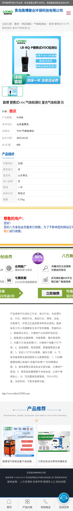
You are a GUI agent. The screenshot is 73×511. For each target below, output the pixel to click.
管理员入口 (49, 482)
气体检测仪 (40, 24)
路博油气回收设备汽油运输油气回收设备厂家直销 (29, 461)
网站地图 (61, 482)
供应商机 (26, 24)
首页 (16, 24)
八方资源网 (26, 482)
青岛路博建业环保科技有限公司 (40, 477)
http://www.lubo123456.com (16, 393)
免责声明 (38, 482)
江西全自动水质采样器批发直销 (55, 461)
